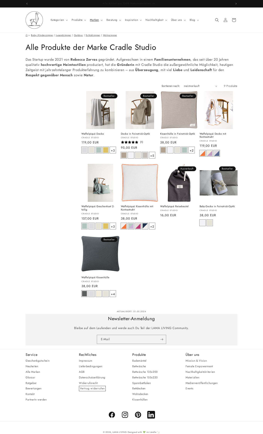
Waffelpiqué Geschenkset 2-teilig (97, 208)
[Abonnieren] (161, 339)
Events (189, 388)
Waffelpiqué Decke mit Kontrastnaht (213, 135)
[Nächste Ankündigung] (236, 3)
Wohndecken (140, 394)
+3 (113, 150)
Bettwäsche (139, 366)
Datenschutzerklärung (92, 377)
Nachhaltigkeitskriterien (200, 372)
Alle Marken (33, 372)
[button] (58, 20)
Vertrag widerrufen (92, 388)
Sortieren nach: (171, 86)
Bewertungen (34, 388)
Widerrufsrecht (88, 383)
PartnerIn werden (36, 399)
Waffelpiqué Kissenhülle (95, 277)
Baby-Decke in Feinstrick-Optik (217, 206)
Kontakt (30, 394)
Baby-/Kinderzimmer (42, 35)
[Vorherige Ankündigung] (27, 3)
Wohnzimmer (110, 35)
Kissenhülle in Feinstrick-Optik (177, 134)
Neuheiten (32, 366)
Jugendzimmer (63, 35)
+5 (152, 155)
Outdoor (78, 35)
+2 (192, 150)
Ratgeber (31, 383)
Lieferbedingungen (90, 366)
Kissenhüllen (139, 399)
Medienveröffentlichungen (202, 383)
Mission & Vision (196, 361)
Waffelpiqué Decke (92, 134)
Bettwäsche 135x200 (145, 372)
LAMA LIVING (119, 432)
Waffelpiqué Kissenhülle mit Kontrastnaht (137, 208)
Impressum (85, 361)
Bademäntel (139, 361)
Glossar (30, 377)
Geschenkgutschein (37, 361)
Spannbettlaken (141, 383)
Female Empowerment (199, 366)
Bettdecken (139, 388)
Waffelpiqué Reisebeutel (174, 206)
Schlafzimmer (93, 35)
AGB (82, 372)
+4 (113, 293)
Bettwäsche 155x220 (145, 377)
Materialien (192, 377)
